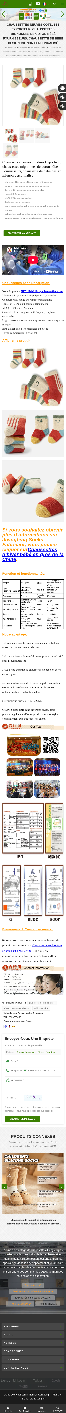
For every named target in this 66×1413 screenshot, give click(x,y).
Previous (4, 1186)
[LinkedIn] (19, 1381)
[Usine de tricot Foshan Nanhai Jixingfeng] (5, 4)
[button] (31, 17)
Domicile (12, 47)
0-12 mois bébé (41, 1008)
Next (61, 1186)
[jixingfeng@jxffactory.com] (13, 1026)
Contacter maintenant (22, 233)
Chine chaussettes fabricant (16, 1008)
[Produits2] (33, 14)
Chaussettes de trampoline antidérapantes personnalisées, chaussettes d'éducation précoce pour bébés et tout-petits (33, 1222)
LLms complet (37, 1398)
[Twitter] (37, 1381)
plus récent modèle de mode (41, 1003)
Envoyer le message (22, 1119)
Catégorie (22, 47)
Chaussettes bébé (37, 47)
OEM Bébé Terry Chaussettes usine (42, 291)
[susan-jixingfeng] (5, 1026)
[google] (56, 1381)
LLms (25, 1398)
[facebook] (42, 1387)
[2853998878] (9, 1026)
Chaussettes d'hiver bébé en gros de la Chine (33, 554)
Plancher (57, 1394)
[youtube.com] (23, 1387)
